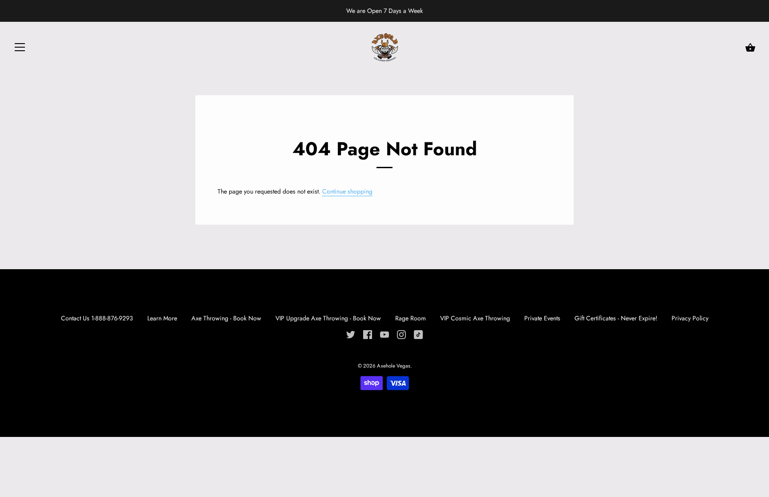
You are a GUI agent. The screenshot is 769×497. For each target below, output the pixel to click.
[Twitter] (350, 333)
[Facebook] (367, 333)
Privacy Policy (690, 318)
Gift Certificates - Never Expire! (616, 318)
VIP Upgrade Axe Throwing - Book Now (328, 318)
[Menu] (20, 49)
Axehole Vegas (393, 365)
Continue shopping (347, 191)
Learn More (162, 318)
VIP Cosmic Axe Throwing (476, 318)
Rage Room (411, 318)
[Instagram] (401, 333)
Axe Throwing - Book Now (226, 318)
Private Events (542, 318)
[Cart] (750, 47)
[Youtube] (384, 333)
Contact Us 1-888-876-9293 (97, 318)
